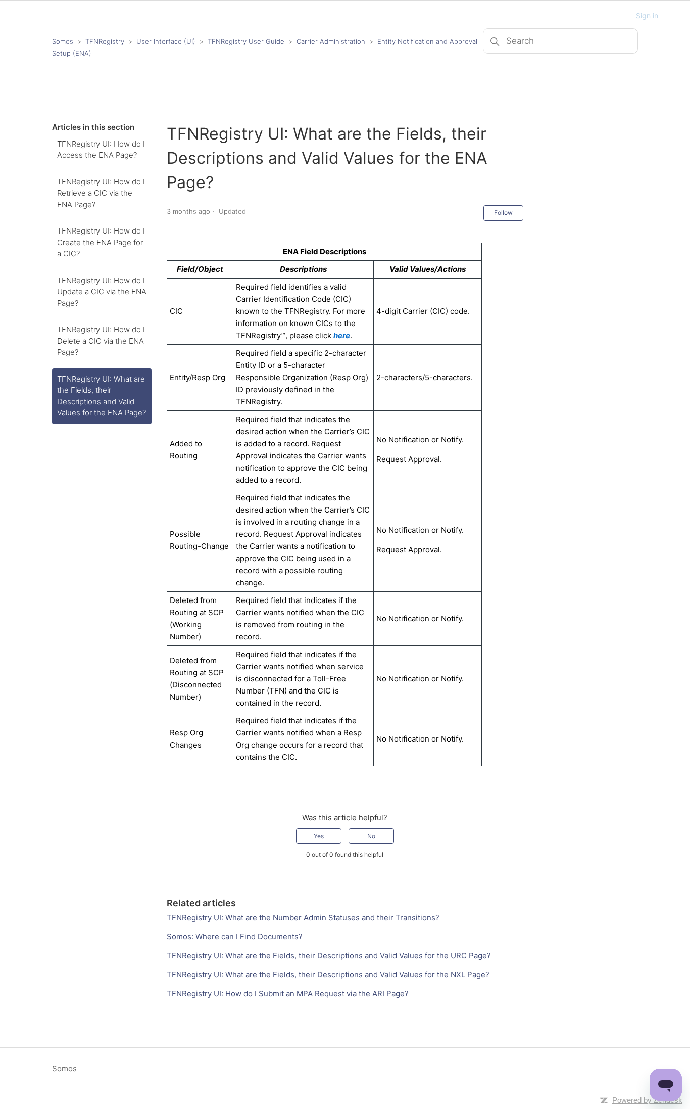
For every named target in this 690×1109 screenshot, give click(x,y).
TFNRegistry (105, 41)
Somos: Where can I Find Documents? (235, 936)
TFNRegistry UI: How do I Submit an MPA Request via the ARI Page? (288, 993)
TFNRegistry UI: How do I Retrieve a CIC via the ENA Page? (101, 193)
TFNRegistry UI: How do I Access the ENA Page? (101, 149)
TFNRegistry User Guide (246, 41)
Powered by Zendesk (647, 1100)
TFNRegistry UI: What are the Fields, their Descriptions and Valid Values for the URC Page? (329, 955)
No (371, 836)
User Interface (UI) (165, 41)
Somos (62, 41)
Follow (503, 212)
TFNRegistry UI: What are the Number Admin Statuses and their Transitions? (303, 917)
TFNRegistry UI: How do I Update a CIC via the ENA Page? (101, 291)
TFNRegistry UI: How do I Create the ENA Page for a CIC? (101, 242)
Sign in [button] (647, 15)
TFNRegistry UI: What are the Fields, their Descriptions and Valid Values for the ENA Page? (101, 396)
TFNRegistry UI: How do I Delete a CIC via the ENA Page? (101, 341)
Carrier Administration (331, 41)
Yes (319, 836)
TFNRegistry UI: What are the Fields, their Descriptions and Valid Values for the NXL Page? (328, 974)
